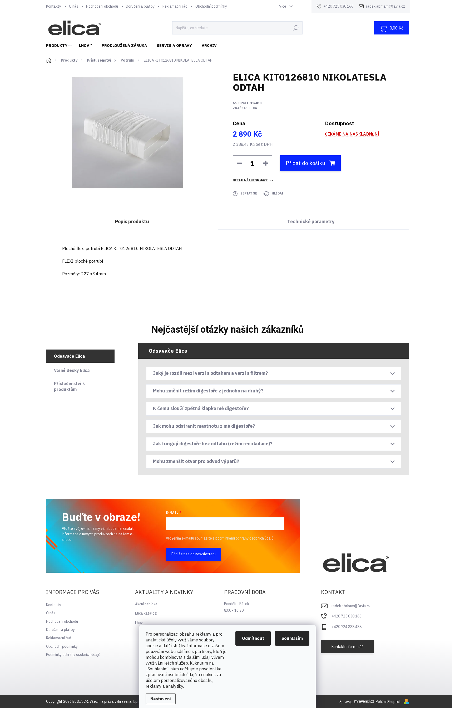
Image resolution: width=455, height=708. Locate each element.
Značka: (245, 108)
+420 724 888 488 (347, 626)
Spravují (345, 702)
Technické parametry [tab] (311, 221)
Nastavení (160, 698)
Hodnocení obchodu (102, 6)
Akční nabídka (146, 604)
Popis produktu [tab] (132, 221)
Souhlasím (292, 638)
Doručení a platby (140, 6)
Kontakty (53, 6)
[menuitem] (59, 45)
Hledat (295, 28)
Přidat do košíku (305, 163)
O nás (73, 6)
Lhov (139, 622)
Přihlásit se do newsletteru (193, 554)
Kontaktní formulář (347, 647)
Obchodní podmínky (211, 6)
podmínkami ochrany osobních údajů (244, 538)
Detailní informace (250, 180)
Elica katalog (146, 613)
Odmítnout (253, 638)
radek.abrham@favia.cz (351, 606)
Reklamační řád (174, 6)
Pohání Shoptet (389, 701)
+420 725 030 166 (347, 616)
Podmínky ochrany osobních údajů (73, 654)
